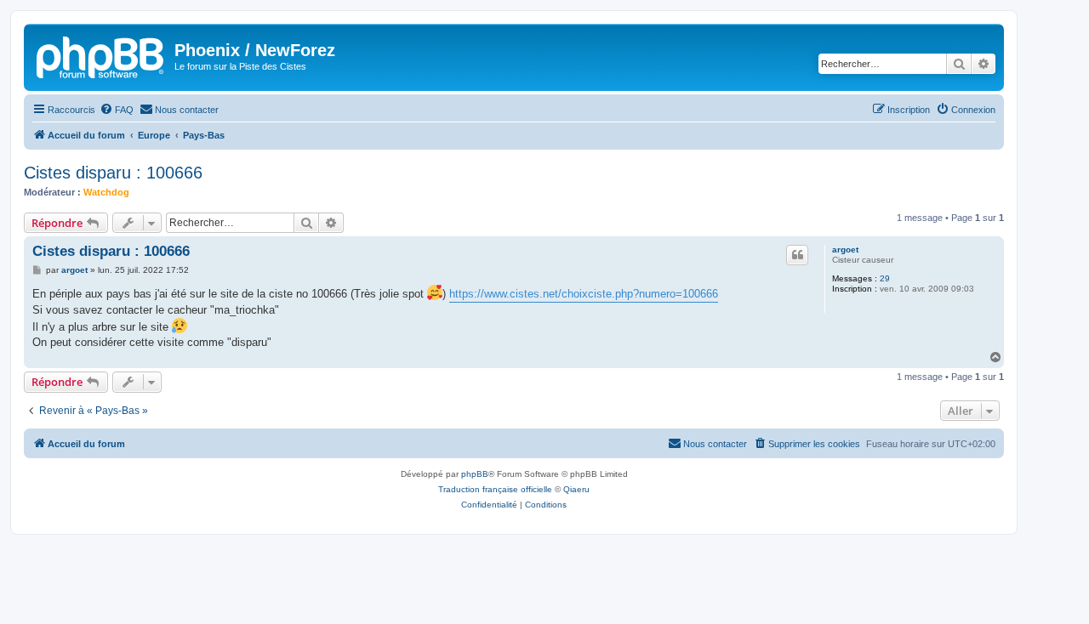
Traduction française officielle (495, 489)
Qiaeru (576, 489)
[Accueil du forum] (101, 55)
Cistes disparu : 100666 (113, 172)
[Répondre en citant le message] (797, 255)
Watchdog (106, 192)
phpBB (474, 474)
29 (885, 278)
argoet (845, 249)
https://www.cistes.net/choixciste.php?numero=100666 (583, 293)
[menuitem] (117, 109)
